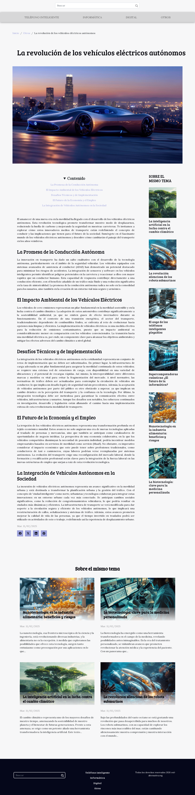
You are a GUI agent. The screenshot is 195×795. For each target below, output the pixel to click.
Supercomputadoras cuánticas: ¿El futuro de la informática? (163, 379)
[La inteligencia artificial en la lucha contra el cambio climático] (162, 202)
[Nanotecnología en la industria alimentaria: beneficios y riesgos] (162, 407)
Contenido (76, 178)
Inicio (15, 33)
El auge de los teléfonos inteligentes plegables (158, 327)
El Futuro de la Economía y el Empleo (74, 200)
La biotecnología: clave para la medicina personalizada (161, 487)
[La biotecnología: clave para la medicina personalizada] (162, 462)
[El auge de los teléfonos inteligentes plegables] (162, 303)
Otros (166, 17)
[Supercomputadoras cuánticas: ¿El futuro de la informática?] (163, 355)
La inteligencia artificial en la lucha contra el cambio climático (161, 226)
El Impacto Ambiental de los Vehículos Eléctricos (74, 189)
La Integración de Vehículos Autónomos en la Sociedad (74, 205)
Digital (131, 17)
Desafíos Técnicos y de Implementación (74, 195)
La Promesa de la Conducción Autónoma (74, 184)
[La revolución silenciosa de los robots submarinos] (162, 254)
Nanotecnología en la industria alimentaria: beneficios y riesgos (162, 433)
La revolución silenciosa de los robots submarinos (162, 276)
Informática (92, 17)
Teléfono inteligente (42, 17)
